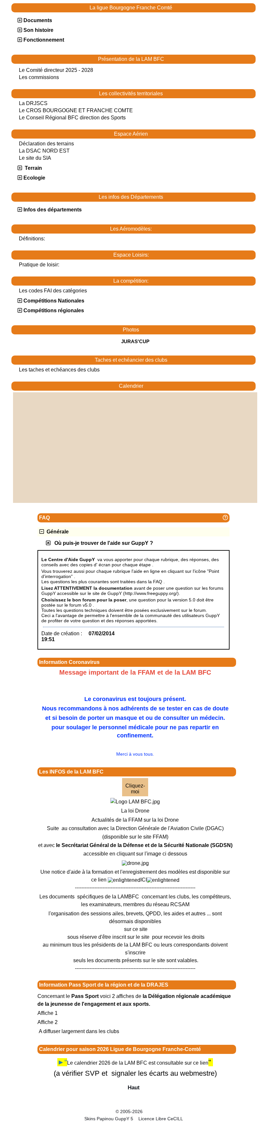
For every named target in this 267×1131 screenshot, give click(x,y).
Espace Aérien (183, 134)
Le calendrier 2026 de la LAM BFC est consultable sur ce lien (137, 1063)
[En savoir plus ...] (165, 1111)
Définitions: (32, 238)
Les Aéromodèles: (181, 229)
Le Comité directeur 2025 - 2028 (56, 70)
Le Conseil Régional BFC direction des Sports (72, 117)
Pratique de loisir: (39, 264)
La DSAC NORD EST (44, 151)
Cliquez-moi (135, 788)
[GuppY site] (133, 1106)
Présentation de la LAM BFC (175, 59)
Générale (56, 531)
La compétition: (182, 281)
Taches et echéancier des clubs (173, 360)
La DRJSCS (33, 103)
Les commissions (39, 77)
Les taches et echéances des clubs (59, 369)
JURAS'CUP (135, 341)
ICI (143, 879)
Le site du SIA (35, 158)
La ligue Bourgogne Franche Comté (171, 8)
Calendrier (185, 386)
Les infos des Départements (175, 197)
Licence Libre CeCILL (160, 1118)
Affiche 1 (47, 1013)
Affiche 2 (47, 1022)
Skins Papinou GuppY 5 (110, 1118)
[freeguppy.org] (99, 1111)
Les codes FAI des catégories (53, 290)
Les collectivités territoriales (175, 94)
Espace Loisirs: (182, 255)
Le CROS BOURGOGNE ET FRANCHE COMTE (76, 110)
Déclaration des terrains (46, 143)
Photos (187, 330)
